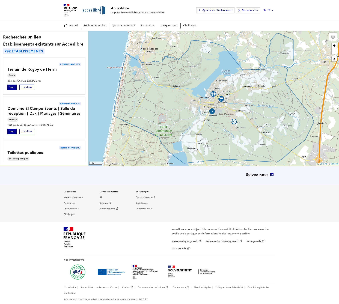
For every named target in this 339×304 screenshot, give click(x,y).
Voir (13, 87)
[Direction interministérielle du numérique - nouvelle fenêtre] (192, 271)
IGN (333, 163)
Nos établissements (73, 197)
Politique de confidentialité (229, 287)
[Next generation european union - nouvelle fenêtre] (111, 272)
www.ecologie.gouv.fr (185, 241)
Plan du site (70, 287)
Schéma (104, 203)
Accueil (73, 25)
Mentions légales (202, 287)
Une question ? (169, 25)
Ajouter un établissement (217, 10)
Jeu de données (107, 208)
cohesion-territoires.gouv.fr (222, 241)
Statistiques (141, 203)
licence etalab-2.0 (135, 299)
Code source (179, 287)
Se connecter (250, 10)
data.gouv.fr (179, 248)
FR (269, 10)
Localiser (28, 87)
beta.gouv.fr (253, 241)
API (101, 197)
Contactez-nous (144, 208)
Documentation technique (151, 287)
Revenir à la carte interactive (116, 35)
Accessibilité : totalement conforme (99, 287)
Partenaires (147, 25)
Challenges (190, 25)
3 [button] (212, 111)
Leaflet (320, 163)
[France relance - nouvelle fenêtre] (78, 272)
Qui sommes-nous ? (123, 25)
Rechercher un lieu (95, 25)
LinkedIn (271, 174)
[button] (333, 37)
